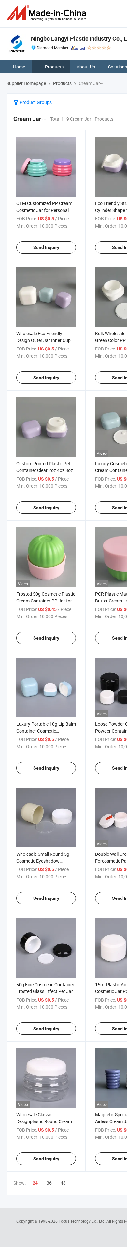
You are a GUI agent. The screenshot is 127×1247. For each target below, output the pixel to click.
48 (63, 1183)
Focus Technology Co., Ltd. (82, 1221)
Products (54, 67)
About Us (86, 67)
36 (49, 1183)
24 (35, 1183)
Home (19, 67)
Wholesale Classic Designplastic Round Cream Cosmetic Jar (44, 1121)
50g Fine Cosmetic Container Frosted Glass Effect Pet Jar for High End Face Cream (45, 991)
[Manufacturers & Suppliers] (48, 13)
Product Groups (35, 102)
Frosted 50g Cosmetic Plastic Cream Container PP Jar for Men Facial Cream (45, 601)
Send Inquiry (46, 247)
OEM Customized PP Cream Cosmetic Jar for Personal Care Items (44, 210)
